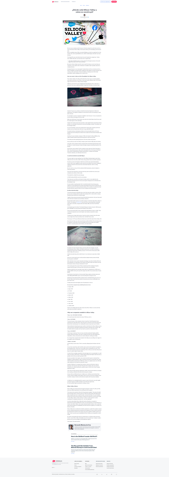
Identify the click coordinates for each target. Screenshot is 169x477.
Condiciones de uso (62, 474)
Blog (86, 463)
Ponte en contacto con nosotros (70, 474)
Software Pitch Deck (110, 463)
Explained (87, 5)
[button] (65, 1)
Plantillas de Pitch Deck (110, 466)
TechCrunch (79, 202)
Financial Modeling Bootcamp (89, 469)
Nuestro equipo (76, 463)
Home (81, 5)
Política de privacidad (55, 474)
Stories (84, 5)
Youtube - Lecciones (88, 466)
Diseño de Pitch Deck (99, 463)
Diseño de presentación (99, 466)
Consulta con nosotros (77, 466)
